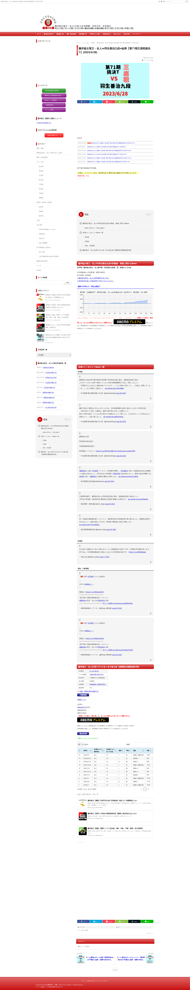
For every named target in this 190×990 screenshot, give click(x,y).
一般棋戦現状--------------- (53, 105)
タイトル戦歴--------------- (53, 110)
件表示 (86, 744)
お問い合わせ (117, 34)
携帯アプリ (82, 700)
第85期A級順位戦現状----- (53, 91)
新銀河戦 (42, 234)
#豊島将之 (93, 476)
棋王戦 (41, 189)
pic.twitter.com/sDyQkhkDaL (138, 499)
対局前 (87, 241)
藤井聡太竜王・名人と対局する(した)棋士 (50, 153)
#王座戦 (95, 471)
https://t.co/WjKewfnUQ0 (95, 592)
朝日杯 (41, 207)
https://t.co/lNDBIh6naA (137, 552)
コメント (151, 933)
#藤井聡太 (83, 471)
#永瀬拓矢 (124, 471)
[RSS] (159, 1)
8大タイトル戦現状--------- (53, 100)
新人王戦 (42, 252)
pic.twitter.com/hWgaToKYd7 (122, 650)
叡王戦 (41, 180)
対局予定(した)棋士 (95, 34)
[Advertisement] (115, 120)
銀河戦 (41, 216)
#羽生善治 (116, 474)
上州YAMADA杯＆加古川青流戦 (48, 256)
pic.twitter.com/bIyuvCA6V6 (128, 476)
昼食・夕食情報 (90, 245)
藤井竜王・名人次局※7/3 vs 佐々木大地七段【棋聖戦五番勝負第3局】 (107, 250)
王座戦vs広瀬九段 (48, 367)
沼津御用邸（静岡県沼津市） (98, 684)
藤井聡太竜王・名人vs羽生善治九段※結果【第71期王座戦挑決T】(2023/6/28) (114, 50)
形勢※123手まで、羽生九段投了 (95, 228)
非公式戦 (39, 225)
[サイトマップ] (163, 1)
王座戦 (41, 184)
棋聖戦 (41, 198)
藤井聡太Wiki (106, 34)
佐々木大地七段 (94, 671)
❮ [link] (141, 789)
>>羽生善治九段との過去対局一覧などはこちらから (95, 281)
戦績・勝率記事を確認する (89, 691)
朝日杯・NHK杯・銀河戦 (44, 202)
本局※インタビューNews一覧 (93, 233)
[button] (79, 750)
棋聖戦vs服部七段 (48, 392)
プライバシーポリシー (102, 981)
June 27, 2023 (104, 557)
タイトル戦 (40, 162)
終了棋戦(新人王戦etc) (44, 247)
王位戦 (41, 175)
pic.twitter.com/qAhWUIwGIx (122, 603)
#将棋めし (88, 584)
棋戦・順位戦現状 (71, 34)
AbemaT (42, 238)
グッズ (39, 265)
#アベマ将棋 (107, 603)
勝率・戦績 (40, 148)
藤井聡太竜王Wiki (42, 261)
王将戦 (41, 193)
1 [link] (145, 789)
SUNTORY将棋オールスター (48, 229)
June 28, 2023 (121, 393)
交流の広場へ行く (53, 135)
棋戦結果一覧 (60, 34)
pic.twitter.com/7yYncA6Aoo (89, 525)
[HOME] (161, 1)
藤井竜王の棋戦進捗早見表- (53, 95)
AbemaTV (81, 707)
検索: (128, 744)
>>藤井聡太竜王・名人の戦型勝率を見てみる (93, 278)
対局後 (87, 237)
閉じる (149, 214)
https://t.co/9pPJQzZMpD (105, 451)
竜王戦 (41, 166)
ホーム (39, 34)
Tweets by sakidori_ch (44, 123)
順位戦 (41, 171)
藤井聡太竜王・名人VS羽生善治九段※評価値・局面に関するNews (106, 223)
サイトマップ (168, 1)
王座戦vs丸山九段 (51, 377)
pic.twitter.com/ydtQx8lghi (114, 388)
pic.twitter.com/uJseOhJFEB (125, 451)
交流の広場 (127, 34)
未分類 (39, 270)
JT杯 (38, 220)
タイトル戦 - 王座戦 (148, 60)
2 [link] (148, 789)
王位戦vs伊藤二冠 (51, 372)
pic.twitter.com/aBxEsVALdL (113, 417)
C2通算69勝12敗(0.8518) (97, 674)
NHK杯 (41, 211)
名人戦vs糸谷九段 (51, 407)
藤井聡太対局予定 (48, 34)
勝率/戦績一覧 (83, 34)
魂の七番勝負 (43, 243)
